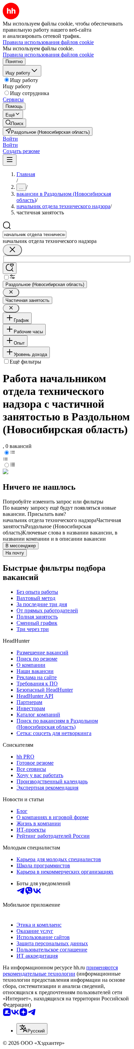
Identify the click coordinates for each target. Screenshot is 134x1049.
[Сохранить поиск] (9, 268)
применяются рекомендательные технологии (60, 971)
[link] (14, 123)
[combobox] (34, 234)
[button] (10, 139)
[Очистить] (12, 250)
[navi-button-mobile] (9, 160)
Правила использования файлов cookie (48, 55)
